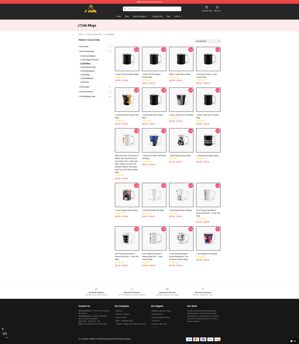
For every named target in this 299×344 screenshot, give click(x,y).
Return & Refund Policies (160, 317)
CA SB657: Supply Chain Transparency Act (130, 324)
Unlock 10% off (5, 333)
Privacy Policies (121, 317)
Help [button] (294, 341)
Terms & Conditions (122, 314)
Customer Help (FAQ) (159, 324)
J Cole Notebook (86, 78)
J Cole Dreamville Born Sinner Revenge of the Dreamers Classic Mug (178, 256)
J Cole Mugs (109, 34)
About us (118, 311)
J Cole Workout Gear (86, 96)
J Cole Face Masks (87, 56)
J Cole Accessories (93, 34)
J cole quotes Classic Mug (207, 156)
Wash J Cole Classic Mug (179, 74)
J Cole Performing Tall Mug (180, 210)
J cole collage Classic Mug (126, 210)
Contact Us (156, 321)
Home (80, 34)
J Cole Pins (84, 82)
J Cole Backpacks (87, 71)
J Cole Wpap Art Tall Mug (206, 254)
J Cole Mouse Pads (88, 67)
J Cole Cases (83, 87)
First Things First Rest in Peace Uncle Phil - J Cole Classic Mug (152, 256)
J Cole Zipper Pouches (89, 60)
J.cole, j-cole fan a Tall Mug (181, 115)
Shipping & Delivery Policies (161, 311)
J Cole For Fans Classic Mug (126, 74)
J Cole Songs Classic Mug (180, 156)
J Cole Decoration (85, 92)
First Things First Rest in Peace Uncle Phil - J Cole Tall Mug (208, 213)
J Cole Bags (85, 75)
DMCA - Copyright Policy (124, 321)
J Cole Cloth (83, 46)
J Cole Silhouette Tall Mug (153, 210)
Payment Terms (157, 314)
